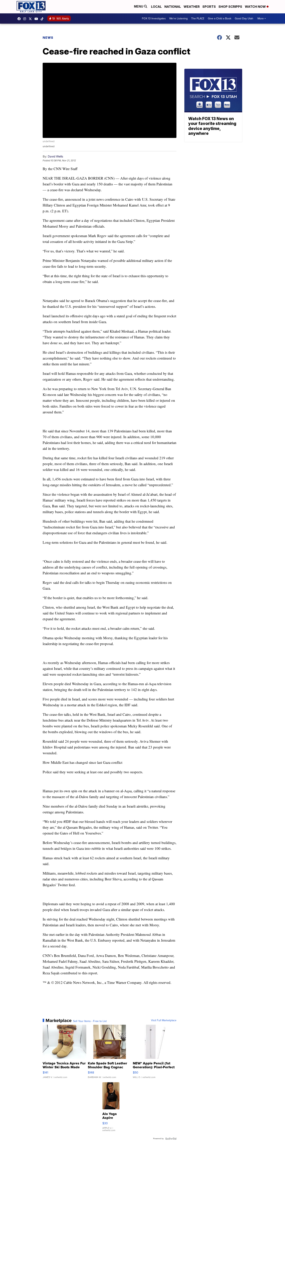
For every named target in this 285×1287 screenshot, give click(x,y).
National (172, 7)
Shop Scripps (230, 7)
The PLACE (197, 18)
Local (156, 7)
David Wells (55, 156)
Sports (209, 7)
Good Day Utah (244, 18)
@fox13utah (43, 18)
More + (261, 18)
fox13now (25, 18)
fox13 (31, 18)
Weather (192, 7)
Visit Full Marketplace (163, 1020)
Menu (139, 6)
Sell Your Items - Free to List (90, 1021)
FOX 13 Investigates (154, 18)
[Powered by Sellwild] (170, 1138)
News (48, 38)
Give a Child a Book (219, 18)
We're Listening (178, 18)
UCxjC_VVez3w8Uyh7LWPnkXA (37, 18)
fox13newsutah (19, 18)
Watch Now (256, 7)
